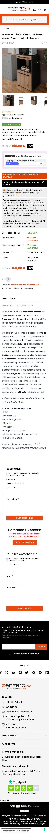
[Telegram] (40, 672)
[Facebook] (1, 672)
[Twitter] (27, 672)
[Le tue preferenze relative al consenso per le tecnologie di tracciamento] (44, 829)
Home (7, 28)
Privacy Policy (34, 654)
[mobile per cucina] (8, 101)
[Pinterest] (34, 672)
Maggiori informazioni (12, 139)
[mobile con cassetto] (21, 101)
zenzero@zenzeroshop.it (19, 711)
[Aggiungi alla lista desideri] (45, 43)
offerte (25, 756)
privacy (17, 824)
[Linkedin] (47, 672)
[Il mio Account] (34, 9)
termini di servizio (29, 824)
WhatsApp (11, 706)
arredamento (21, 766)
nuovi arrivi (21, 774)
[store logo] (19, 9)
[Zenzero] (24, 686)
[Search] (6, 19)
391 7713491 (37, 216)
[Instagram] (6, 672)
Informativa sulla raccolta (16, 830)
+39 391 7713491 (12, 288)
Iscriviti (41, 646)
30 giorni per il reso (13, 190)
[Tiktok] (20, 672)
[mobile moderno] (34, 101)
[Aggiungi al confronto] (8, 279)
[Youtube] (13, 672)
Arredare (4, 800)
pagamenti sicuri (26, 192)
